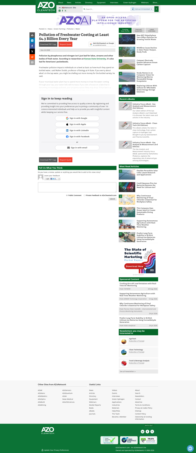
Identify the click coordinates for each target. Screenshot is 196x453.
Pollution (70, 29)
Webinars (92, 402)
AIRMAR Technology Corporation (135, 299)
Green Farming (59, 29)
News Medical (67, 399)
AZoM (40, 390)
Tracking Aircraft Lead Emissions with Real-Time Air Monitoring (138, 284)
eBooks (91, 411)
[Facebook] (32, 46)
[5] (127, 89)
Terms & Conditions (142, 405)
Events (114, 393)
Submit (112, 199)
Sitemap (138, 411)
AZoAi (64, 396)
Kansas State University (95, 58)
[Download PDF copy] (32, 35)
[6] (127, 237)
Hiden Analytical (129, 325)
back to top (148, 425)
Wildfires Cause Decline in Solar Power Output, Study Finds (147, 50)
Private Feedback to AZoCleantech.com (101, 195)
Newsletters (139, 396)
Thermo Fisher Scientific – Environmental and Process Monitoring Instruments (138, 310)
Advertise (138, 402)
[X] (32, 51)
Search (137, 393)
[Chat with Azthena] (190, 448)
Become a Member (119, 417)
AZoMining (42, 405)
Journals (92, 414)
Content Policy (140, 414)
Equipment (93, 399)
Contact (138, 399)
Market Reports (95, 405)
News (50, 29)
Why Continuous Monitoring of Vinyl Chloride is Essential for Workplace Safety (147, 198)
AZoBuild (41, 402)
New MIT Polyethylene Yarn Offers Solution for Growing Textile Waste (147, 37)
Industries (116, 405)
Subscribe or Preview (137, 341)
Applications (116, 402)
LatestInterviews (151, 30)
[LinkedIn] (32, 40)
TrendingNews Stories (125, 30)
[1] (127, 39)
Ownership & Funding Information (143, 418)
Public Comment (74, 195)
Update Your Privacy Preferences (56, 450)
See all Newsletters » (128, 371)
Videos (114, 390)
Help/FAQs (116, 411)
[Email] (32, 62)
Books (91, 408)
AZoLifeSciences (68, 402)
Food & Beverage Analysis (139, 361)
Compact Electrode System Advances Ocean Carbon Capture (147, 62)
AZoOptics (42, 399)
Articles (92, 393)
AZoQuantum (67, 393)
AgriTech (132, 339)
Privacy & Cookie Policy (143, 408)
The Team (116, 414)
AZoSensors (66, 390)
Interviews (116, 396)
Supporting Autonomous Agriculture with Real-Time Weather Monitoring (147, 224)
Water (78, 29)
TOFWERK (127, 289)
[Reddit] (32, 57)
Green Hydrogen (118, 399)
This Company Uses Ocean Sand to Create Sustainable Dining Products (146, 211)
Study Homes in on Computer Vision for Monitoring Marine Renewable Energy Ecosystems (145, 77)
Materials (115, 408)
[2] (127, 52)
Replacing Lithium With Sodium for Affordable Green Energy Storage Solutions (147, 88)
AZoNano (41, 393)
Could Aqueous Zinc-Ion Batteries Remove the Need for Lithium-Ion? (147, 185)
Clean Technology (136, 350)
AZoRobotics (42, 396)
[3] (127, 64)
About (137, 390)
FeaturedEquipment (138, 30)
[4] (127, 77)
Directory (92, 396)
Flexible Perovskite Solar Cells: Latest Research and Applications (147, 172)
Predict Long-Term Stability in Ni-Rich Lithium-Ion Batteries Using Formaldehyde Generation (146, 237)
